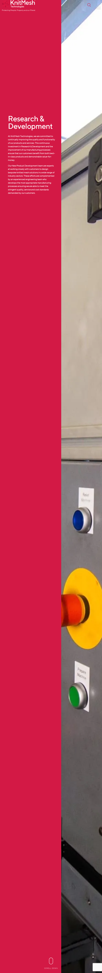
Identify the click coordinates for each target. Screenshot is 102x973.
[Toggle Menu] (98, 8)
